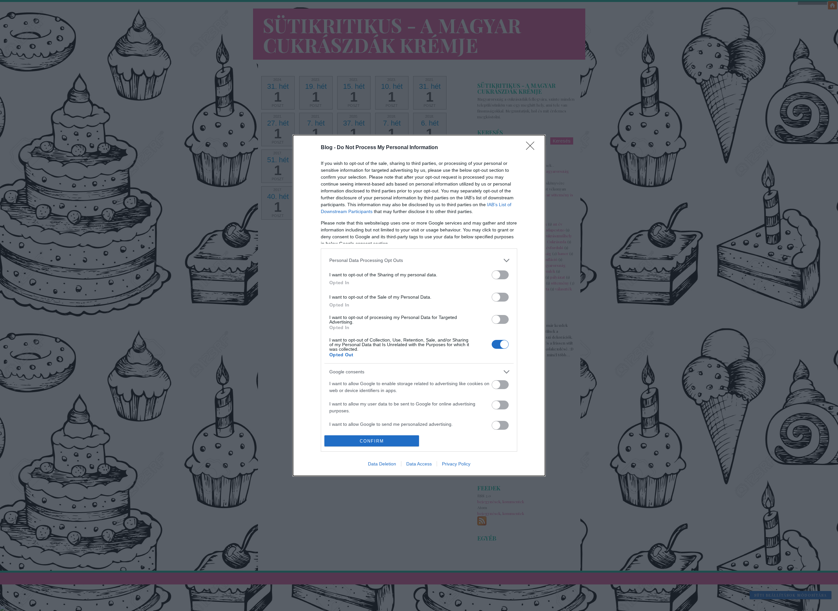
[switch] (500, 274)
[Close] (532, 148)
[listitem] (419, 260)
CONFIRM (372, 441)
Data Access (419, 463)
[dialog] (419, 305)
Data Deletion (382, 463)
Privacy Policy (456, 463)
